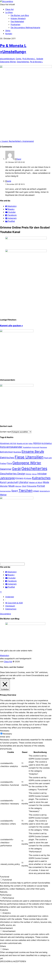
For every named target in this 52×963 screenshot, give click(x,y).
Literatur (24, 482)
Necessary (7, 734)
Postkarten (15, 24)
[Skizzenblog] (6, 1)
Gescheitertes (23, 62)
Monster (4, 486)
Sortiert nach (5, 432)
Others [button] (3, 946)
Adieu (30, 443)
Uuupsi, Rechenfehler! (10, 141)
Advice (37, 443)
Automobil (36, 447)
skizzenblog (5, 59)
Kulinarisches (41, 478)
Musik (11, 486)
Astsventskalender (11, 447)
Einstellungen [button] (6, 678)
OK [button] (13, 678)
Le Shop (9, 12)
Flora (9, 463)
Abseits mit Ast (22, 443)
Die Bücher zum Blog (20, 15)
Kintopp (27, 478)
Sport (14, 490)
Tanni (18, 159)
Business (17, 452)
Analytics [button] (4, 910)
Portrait (41, 486)
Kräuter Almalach (18, 18)
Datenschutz (10, 609)
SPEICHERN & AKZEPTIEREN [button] (13, 961)
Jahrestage (7, 478)
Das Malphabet (17, 21)
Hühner (34, 474)
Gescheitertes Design (12, 473)
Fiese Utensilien (29, 457)
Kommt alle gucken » (11, 325)
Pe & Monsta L (28, 59)
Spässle (39, 59)
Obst (24, 486)
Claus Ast (9, 9)
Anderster (9, 597)
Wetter (3, 494)
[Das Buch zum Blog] (16, 386)
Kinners (19, 478)
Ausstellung (27, 447)
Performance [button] (5, 895)
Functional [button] (4, 877)
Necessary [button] (4, 731)
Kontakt (8, 33)
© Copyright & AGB (14, 603)
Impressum (10, 606)
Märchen (18, 486)
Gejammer (5, 469)
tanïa (9, 181)
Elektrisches (7, 457)
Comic (18, 59)
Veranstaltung (44, 491)
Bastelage (43, 447)
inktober (42, 473)
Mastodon (4, 655)
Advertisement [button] (6, 928)
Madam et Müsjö (35, 482)
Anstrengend (27, 141)
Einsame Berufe (33, 451)
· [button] (5, 600)
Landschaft (12, 482)
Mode (46, 482)
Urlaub (36, 491)
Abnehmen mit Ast (8, 443)
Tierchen (26, 490)
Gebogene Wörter (8, 62)
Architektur (46, 443)
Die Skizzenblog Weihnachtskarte (25, 27)
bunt (13, 59)
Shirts (7, 30)
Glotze (28, 474)
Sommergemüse (5, 491)
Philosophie (31, 486)
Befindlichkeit (6, 452)
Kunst (3, 482)
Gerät (16, 469)
